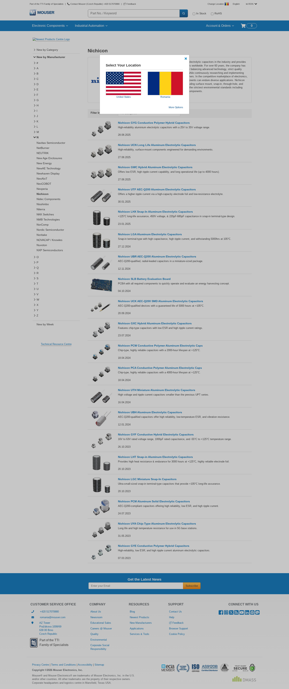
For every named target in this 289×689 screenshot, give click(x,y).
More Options (176, 107)
